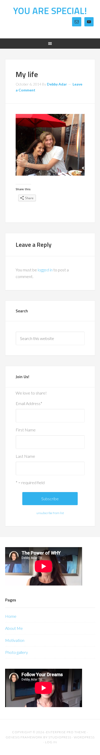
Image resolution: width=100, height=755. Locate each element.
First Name (26, 429)
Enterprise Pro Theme (66, 732)
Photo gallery (16, 652)
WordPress (84, 737)
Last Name (25, 456)
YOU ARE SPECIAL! (50, 11)
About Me (14, 628)
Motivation (14, 640)
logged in (45, 269)
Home (10, 616)
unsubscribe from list (50, 513)
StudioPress (59, 737)
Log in (51, 742)
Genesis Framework (24, 737)
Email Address (29, 403)
